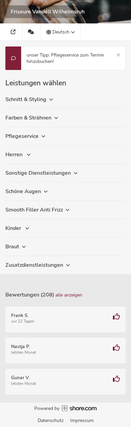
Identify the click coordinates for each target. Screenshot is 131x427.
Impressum (82, 420)
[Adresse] (14, 31)
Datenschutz (50, 420)
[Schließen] (118, 55)
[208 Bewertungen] (32, 31)
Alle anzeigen (68, 295)
